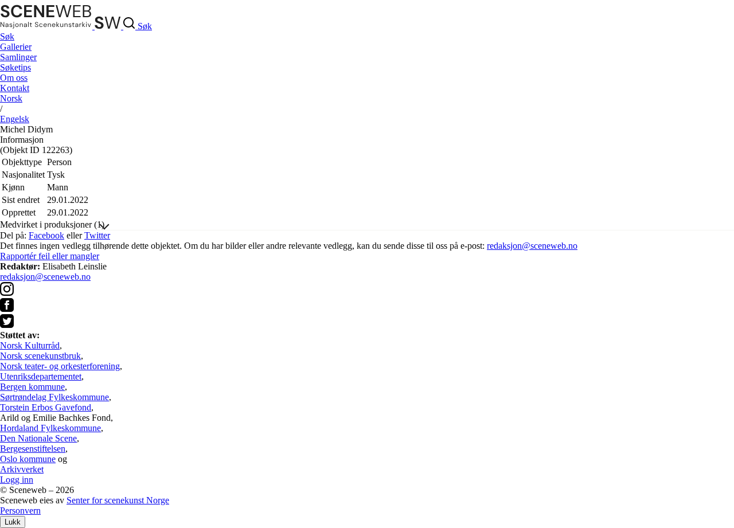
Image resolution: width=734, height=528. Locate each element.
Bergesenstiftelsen (32, 448)
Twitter (97, 235)
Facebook (46, 235)
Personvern (20, 510)
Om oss (14, 78)
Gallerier (16, 47)
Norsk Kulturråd (30, 345)
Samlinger (18, 57)
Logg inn (16, 479)
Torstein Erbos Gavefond (45, 407)
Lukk (13, 522)
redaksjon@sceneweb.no (532, 246)
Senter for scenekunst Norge (118, 500)
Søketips (15, 67)
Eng (14, 119)
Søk (7, 36)
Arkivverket (22, 469)
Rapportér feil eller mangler (49, 256)
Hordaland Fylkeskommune (50, 428)
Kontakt (14, 88)
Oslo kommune (28, 459)
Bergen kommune (32, 387)
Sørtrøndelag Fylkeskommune (54, 397)
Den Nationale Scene (38, 438)
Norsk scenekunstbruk (40, 356)
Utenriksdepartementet (40, 376)
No (11, 98)
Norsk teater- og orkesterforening (60, 366)
